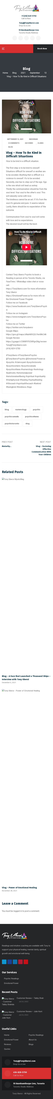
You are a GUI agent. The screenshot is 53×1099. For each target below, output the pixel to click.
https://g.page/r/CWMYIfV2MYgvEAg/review (26, 341)
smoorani (33, 139)
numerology (20, 409)
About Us (33, 1040)
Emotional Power (11, 983)
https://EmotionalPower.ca (18, 295)
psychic (36, 409)
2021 (23, 73)
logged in (18, 911)
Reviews (7, 1044)
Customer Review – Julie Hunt (29, 1011)
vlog (27, 423)
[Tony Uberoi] (26, 8)
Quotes (7, 1049)
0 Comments (13, 143)
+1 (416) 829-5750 (28, 16)
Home (5, 73)
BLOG (10, 147)
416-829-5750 (20, 1072)
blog (7, 409)
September (35, 73)
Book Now (42, 48)
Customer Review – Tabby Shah (30, 998)
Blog (14, 73)
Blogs (31, 1044)
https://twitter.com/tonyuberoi (19, 327)
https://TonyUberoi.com (16, 288)
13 (45, 73)
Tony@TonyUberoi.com (29, 23)
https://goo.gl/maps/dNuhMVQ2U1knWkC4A (26, 334)
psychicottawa (32, 416)
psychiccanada (12, 416)
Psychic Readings (11, 978)
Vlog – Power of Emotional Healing (19, 887)
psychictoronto (12, 423)
